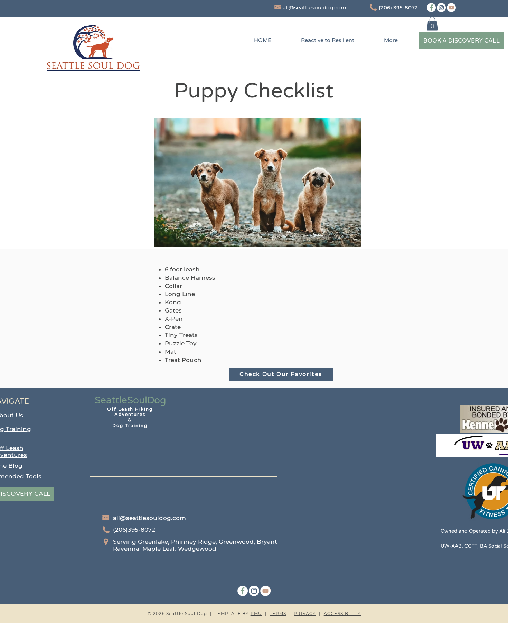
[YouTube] (451, 7)
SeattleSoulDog (130, 400)
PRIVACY (305, 613)
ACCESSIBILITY (342, 613)
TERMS (278, 613)
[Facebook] (431, 7)
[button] (432, 24)
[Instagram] (441, 7)
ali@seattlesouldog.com (314, 7)
